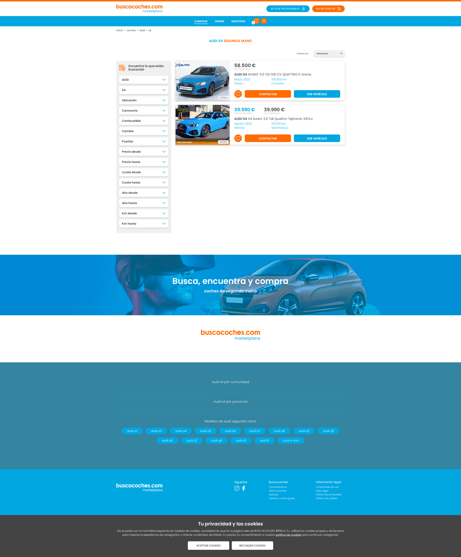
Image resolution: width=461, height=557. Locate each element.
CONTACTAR (268, 94)
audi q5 (167, 440)
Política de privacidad (328, 494)
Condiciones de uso (327, 487)
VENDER (219, 21)
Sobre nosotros (277, 490)
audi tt (264, 440)
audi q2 (304, 431)
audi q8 (216, 440)
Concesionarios (278, 487)
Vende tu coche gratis (282, 498)
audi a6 (230, 431)
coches (131, 30)
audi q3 (328, 431)
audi (142, 30)
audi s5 (241, 440)
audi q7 (192, 440)
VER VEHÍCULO (317, 94)
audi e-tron (291, 440)
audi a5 (205, 431)
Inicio (119, 30)
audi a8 (279, 431)
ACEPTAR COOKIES (208, 545)
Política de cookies (326, 498)
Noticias (273, 494)
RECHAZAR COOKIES (252, 545)
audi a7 (254, 431)
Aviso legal (322, 490)
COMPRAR (200, 21)
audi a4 (180, 431)
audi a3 (156, 431)
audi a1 (132, 431)
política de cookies (288, 535)
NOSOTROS (238, 21)
